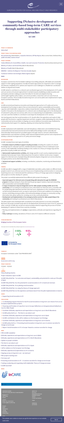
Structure (34, 392)
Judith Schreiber (6, 57)
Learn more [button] (5, 420)
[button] (16, 384)
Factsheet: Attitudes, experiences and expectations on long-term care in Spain (26, 315)
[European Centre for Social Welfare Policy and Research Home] (32, 7)
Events (3, 407)
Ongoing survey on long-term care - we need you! (15, 353)
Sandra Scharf (15, 57)
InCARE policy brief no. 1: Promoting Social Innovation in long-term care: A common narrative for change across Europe (30, 324)
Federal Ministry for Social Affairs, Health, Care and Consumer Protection (22, 63)
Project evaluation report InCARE (11, 275)
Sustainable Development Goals (29, 226)
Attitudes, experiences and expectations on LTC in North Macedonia (21, 338)
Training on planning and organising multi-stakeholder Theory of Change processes (25, 363)
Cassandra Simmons (26, 55)
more (2, 76)
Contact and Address (37, 398)
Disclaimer (4, 412)
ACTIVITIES (34, 405)
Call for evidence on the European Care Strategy (15, 348)
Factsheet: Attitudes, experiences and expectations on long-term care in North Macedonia (29, 310)
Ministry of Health (6, 68)
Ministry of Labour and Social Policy (11, 65)
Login (3, 416)
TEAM (33, 400)
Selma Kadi (4, 50)
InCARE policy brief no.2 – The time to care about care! (19, 313)
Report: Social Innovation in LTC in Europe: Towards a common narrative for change (27, 327)
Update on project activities (9, 340)
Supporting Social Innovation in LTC (13, 296)
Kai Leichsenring (6, 55)
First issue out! (5, 358)
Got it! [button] (56, 419)
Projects (4, 406)
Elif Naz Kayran (36, 55)
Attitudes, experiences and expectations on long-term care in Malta (21, 335)
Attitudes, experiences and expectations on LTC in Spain (17, 345)
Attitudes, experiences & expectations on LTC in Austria (17, 350)
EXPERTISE (34, 403)
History (33, 397)
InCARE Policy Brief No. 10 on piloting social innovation (17, 285)
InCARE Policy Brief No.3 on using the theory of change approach (20, 288)
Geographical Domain (37, 394)
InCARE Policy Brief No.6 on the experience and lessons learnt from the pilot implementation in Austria (31, 291)
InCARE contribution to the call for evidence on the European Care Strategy (25, 318)
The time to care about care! (9, 343)
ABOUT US (34, 391)
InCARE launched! (6, 366)
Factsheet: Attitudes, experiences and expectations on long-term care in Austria (26, 320)
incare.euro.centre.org (8, 261)
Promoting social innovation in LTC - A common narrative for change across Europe (25, 360)
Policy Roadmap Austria (8, 273)
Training (4, 410)
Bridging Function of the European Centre (13, 222)
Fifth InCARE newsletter (8, 333)
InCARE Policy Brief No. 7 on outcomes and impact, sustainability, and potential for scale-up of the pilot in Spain (31, 279)
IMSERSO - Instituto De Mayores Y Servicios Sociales (16, 71)
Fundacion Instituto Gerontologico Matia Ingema (15, 73)
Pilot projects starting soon (9, 355)
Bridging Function (36, 395)
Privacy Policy (5, 413)
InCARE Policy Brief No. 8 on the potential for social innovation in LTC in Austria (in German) (28, 283)
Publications (5, 409)
